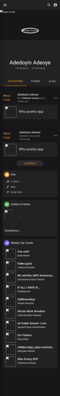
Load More (30, 163)
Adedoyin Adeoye (30, 62)
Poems (35, 81)
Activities (15, 81)
